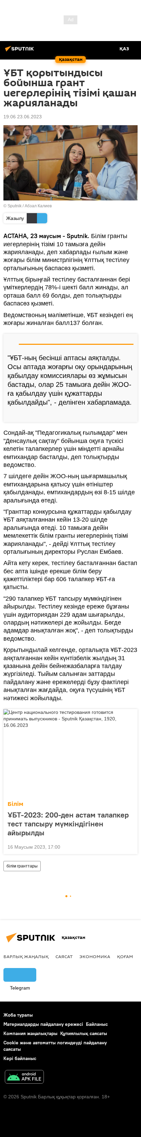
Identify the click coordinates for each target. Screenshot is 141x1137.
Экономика (94, 956)
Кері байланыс (19, 1058)
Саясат (64, 956)
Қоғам (125, 956)
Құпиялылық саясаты (83, 1033)
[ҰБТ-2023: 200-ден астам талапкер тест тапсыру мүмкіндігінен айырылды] (70, 753)
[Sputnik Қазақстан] (20, 51)
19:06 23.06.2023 (22, 116)
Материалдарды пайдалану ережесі (43, 1024)
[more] (130, 414)
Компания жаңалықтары (30, 1033)
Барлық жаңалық (26, 956)
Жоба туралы (18, 1015)
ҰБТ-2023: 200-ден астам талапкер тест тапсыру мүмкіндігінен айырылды (68, 823)
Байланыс (97, 1024)
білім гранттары (22, 866)
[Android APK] (24, 1077)
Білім (15, 804)
